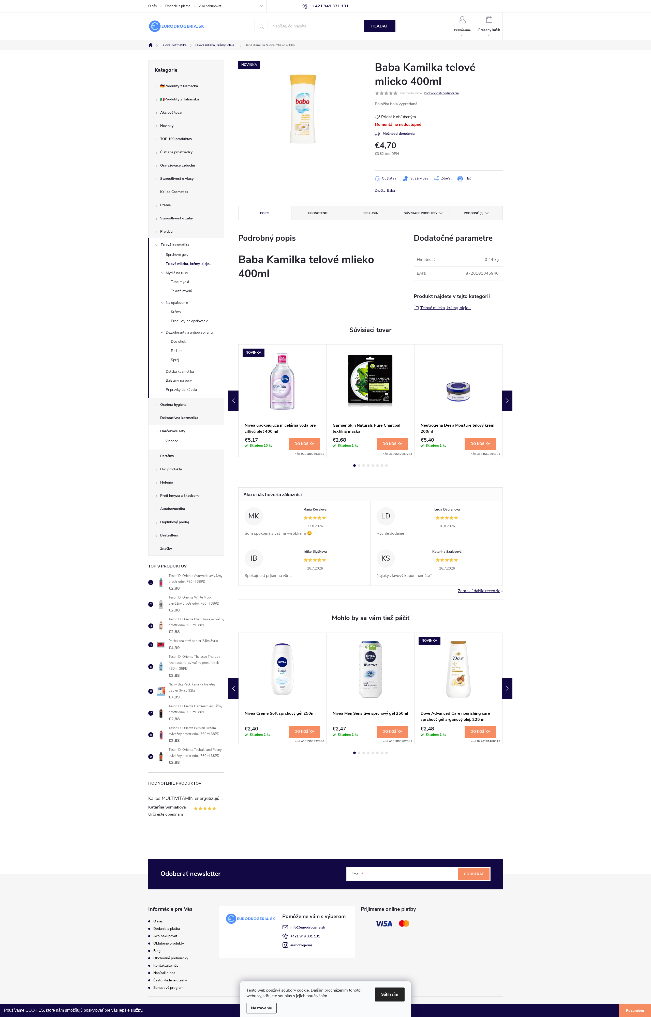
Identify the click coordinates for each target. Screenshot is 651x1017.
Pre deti (166, 231)
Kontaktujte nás (165, 965)
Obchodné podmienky (170, 958)
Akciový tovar (171, 112)
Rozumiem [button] (635, 1010)
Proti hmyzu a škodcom (179, 495)
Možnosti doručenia (399, 133)
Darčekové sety (172, 431)
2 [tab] (359, 465)
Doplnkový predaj (174, 522)
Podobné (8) (473, 213)
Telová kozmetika (175, 244)
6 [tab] (377, 465)
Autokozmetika (172, 508)
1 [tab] (354, 465)
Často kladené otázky (170, 980)
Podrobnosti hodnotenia (441, 93)
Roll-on (177, 350)
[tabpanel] (283, 401)
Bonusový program (168, 987)
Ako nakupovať (210, 6)
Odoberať (474, 874)
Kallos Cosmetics (174, 191)
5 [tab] (373, 465)
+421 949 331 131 (305, 936)
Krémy (176, 311)
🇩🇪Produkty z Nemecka (179, 86)
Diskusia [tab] (370, 213)
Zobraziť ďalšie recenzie (479, 591)
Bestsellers (169, 535)
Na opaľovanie (177, 302)
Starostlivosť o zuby (176, 218)
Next (507, 401)
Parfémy (167, 456)
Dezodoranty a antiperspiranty (190, 332)
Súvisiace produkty (420, 213)
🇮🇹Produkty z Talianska (179, 99)
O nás (152, 6)
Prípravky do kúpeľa (181, 389)
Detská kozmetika (180, 371)
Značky (166, 548)
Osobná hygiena (173, 404)
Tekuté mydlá (181, 291)
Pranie (165, 205)
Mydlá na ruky (177, 273)
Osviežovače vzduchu (177, 165)
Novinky (166, 125)
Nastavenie (261, 1008)
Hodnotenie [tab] (318, 213)
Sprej (175, 359)
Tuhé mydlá (180, 281)
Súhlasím (389, 994)
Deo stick (178, 341)
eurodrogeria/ (301, 945)
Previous (233, 401)
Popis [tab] (264, 213)
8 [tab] (386, 465)
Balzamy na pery (179, 380)
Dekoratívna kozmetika (179, 417)
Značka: (385, 190)
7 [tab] (382, 465)
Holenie (166, 482)
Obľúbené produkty (168, 943)
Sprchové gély (177, 254)
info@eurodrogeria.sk (307, 927)
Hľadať (379, 26)
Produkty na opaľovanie (189, 321)
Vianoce (171, 441)
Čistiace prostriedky (176, 152)
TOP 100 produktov (176, 139)
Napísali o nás (164, 972)
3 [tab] (363, 465)
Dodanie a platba (177, 6)
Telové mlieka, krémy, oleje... (188, 263)
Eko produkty (171, 469)
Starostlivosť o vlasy (177, 178)
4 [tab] (368, 465)
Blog (156, 950)
